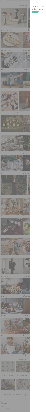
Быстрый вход (35, 11)
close (44, 1)
